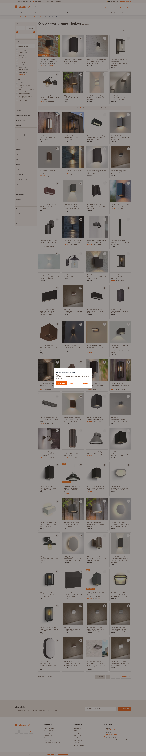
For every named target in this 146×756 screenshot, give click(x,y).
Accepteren (61, 383)
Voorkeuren (73, 383)
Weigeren (85, 383)
